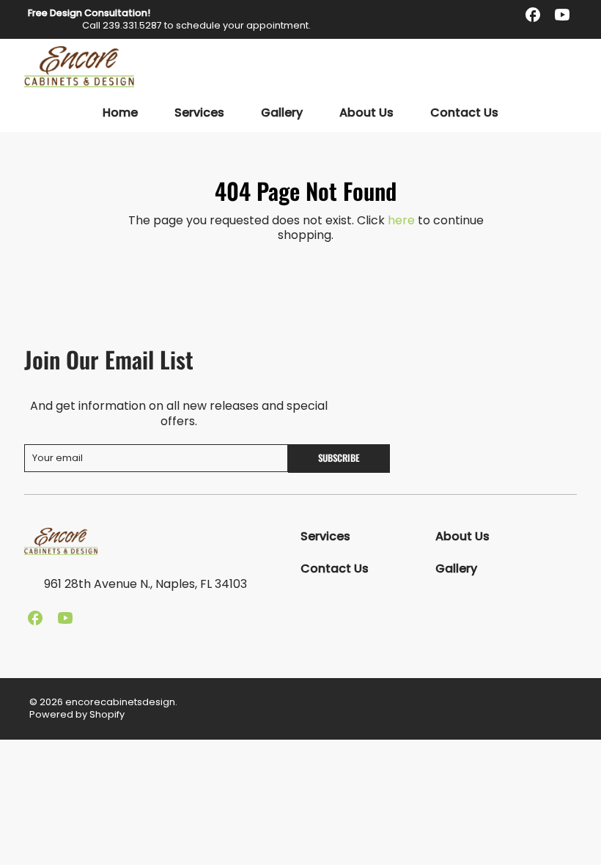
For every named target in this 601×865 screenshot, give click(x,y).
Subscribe (340, 458)
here (401, 220)
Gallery (282, 113)
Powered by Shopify (77, 714)
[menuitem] (120, 113)
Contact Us (464, 113)
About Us (366, 113)
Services (199, 113)
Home (120, 113)
